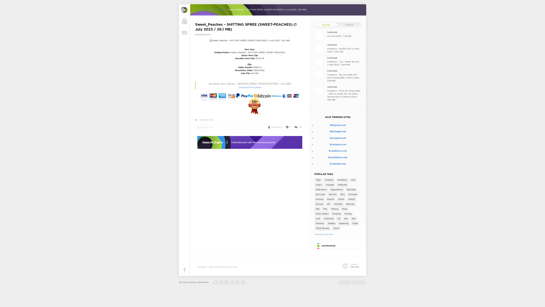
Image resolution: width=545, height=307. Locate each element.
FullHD (351, 199)
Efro (342, 194)
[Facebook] (226, 282)
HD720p (338, 204)
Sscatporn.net (338, 138)
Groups (319, 204)
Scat (318, 219)
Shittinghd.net (338, 132)
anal (353, 180)
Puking (348, 214)
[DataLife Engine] (184, 10)
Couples (330, 185)
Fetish (341, 199)
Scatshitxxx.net (338, 151)
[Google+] (232, 282)
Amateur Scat (206, 120)
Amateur (329, 180)
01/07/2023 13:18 (202, 35)
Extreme (353, 194)
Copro (319, 185)
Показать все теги (323, 234)
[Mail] (243, 282)
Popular (349, 25)
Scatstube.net (338, 164)
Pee (317, 209)
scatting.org (276, 127)
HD (328, 204)
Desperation (337, 190)
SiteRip (331, 223)
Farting (319, 199)
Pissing (334, 209)
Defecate (342, 185)
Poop (344, 209)
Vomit (336, 228)
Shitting (320, 223)
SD (338, 219)
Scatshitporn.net (337, 157)
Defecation (321, 190)
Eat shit (333, 194)
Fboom (330, 199)
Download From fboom (250, 87)
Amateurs (342, 180)
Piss (325, 209)
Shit (354, 219)
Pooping (336, 214)
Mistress (350, 204)
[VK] (215, 282)
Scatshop (329, 219)
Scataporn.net (338, 145)
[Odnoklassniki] (237, 282)
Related (326, 25)
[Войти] (184, 21)
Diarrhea (351, 190)
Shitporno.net (338, 125)
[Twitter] (221, 282)
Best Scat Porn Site (228, 267)
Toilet (355, 223)
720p (318, 180)
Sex (346, 219)
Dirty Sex (320, 194)
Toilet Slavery (322, 228)
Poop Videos (322, 214)
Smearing (343, 223)
